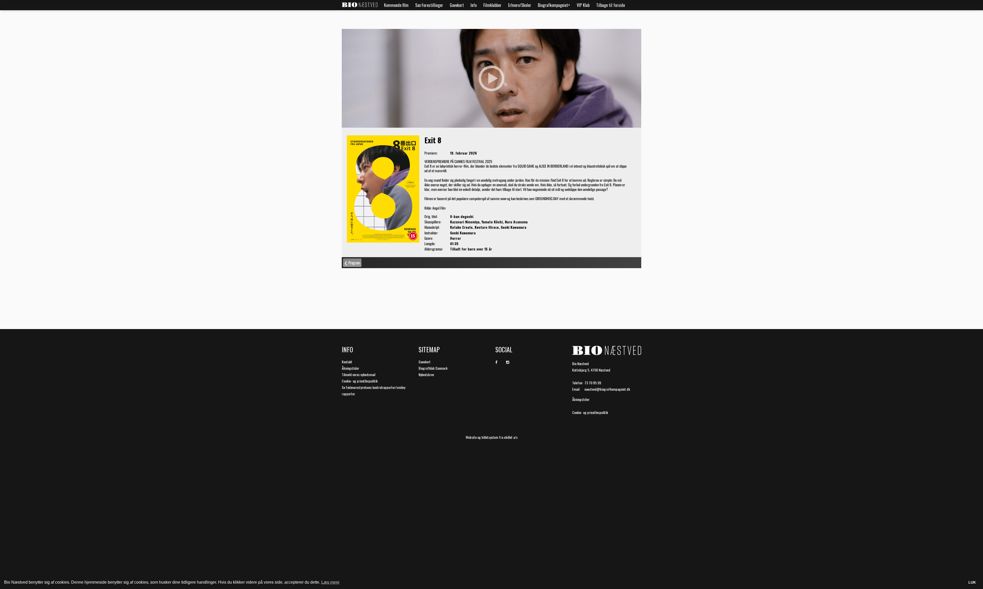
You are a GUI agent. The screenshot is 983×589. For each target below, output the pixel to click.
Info (474, 5)
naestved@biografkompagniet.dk (607, 389)
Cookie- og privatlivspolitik (360, 381)
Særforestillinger (429, 5)
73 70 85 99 (592, 382)
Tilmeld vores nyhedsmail (358, 374)
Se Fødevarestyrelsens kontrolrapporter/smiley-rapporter (374, 390)
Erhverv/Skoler (519, 5)
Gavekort (457, 5)
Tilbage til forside (610, 5)
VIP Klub (583, 5)
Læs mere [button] (330, 582)
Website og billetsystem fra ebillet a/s (492, 437)
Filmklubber (492, 5)
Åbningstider (350, 368)
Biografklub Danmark (433, 368)
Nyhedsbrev (426, 374)
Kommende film (396, 5)
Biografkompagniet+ (554, 5)
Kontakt (347, 361)
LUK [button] (972, 582)
